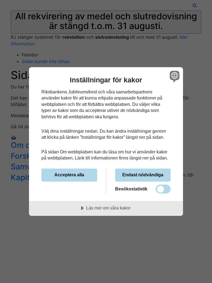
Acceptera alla (69, 174)
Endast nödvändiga (142, 174)
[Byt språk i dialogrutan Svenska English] (174, 76)
